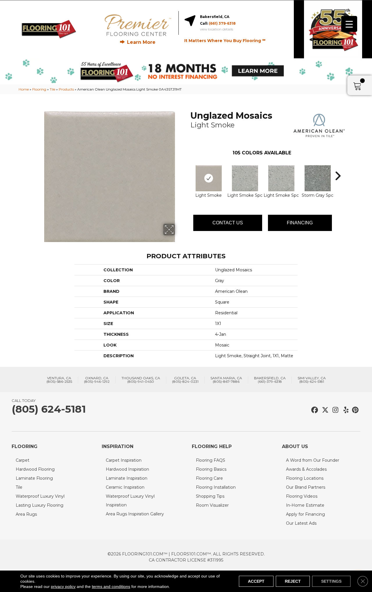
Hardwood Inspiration (127, 469)
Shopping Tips (210, 496)
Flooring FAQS (210, 460)
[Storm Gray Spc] (317, 178)
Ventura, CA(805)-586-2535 (59, 379)
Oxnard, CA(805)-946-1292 (97, 379)
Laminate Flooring (34, 478)
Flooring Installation (216, 487)
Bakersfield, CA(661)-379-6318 (270, 379)
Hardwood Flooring (35, 469)
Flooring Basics (211, 469)
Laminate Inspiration (126, 478)
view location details (216, 29)
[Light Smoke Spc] (245, 178)
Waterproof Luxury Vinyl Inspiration (130, 501)
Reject (293, 581)
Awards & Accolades (306, 469)
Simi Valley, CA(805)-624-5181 (312, 379)
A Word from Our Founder (312, 460)
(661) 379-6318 (222, 23)
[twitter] (324, 410)
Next (337, 167)
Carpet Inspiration (124, 460)
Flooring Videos (301, 496)
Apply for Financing (305, 514)
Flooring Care (209, 478)
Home (24, 89)
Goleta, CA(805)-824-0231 (185, 379)
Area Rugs (26, 514)
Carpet (22, 460)
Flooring (39, 89)
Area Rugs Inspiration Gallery (135, 514)
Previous (187, 167)
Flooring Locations (304, 478)
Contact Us (227, 222)
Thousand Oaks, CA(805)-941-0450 (140, 379)
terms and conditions (111, 586)
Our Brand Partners (305, 487)
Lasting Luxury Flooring (39, 505)
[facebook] (314, 410)
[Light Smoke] (208, 178)
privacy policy (63, 586)
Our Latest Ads (301, 523)
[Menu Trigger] (349, 24)
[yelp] (344, 410)
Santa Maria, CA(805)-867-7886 (226, 379)
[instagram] (334, 410)
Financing (300, 222)
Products (66, 89)
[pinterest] (354, 410)
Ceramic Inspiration (125, 487)
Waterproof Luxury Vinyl (40, 496)
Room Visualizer (212, 505)
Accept (256, 581)
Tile (52, 89)
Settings (331, 581)
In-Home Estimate (305, 505)
